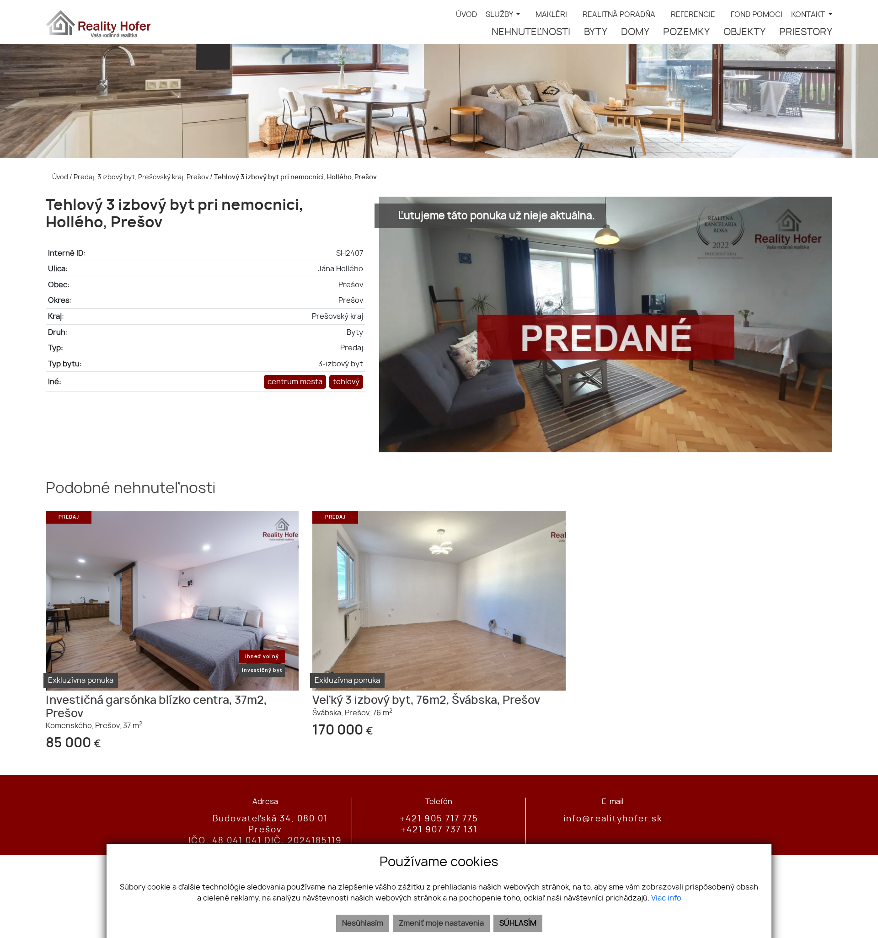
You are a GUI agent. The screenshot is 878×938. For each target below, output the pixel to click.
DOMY (635, 32)
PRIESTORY (805, 32)
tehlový (346, 382)
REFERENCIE (693, 14)
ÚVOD (466, 14)
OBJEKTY (744, 32)
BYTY (595, 32)
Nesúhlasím (362, 923)
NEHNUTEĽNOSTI (531, 32)
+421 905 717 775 (439, 819)
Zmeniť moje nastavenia (441, 923)
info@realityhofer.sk (612, 819)
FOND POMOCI (756, 14)
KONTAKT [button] (809, 14)
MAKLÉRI (551, 14)
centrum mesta (295, 382)
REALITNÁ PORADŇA (619, 14)
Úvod (59, 177)
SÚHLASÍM (517, 923)
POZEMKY (686, 32)
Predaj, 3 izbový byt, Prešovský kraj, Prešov (142, 177)
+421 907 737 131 (439, 830)
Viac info (666, 898)
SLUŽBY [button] (500, 14)
